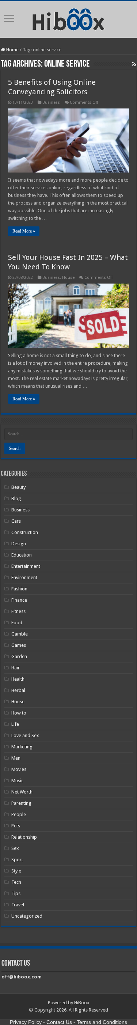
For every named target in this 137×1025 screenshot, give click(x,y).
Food (16, 622)
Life (15, 724)
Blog (16, 498)
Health (17, 679)
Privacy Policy (26, 1022)
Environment (24, 577)
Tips (15, 893)
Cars (16, 521)
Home (12, 49)
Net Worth (22, 792)
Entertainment (25, 566)
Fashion (19, 588)
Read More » (23, 231)
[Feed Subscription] (134, 64)
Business (51, 102)
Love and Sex (25, 735)
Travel (17, 904)
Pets (15, 825)
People (18, 814)
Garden (19, 656)
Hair (15, 667)
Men (15, 758)
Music (17, 780)
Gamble (19, 634)
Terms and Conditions (102, 1022)
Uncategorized (26, 916)
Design (18, 543)
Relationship (24, 837)
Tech (16, 882)
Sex (15, 848)
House (68, 277)
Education (21, 555)
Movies (18, 769)
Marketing (22, 746)
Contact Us (59, 1022)
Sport (17, 859)
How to (18, 713)
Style (16, 871)
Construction (24, 532)
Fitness (18, 611)
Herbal (18, 690)
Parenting (21, 803)
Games (18, 645)
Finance (19, 600)
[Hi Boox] (68, 18)
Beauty (18, 487)
